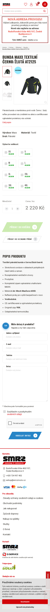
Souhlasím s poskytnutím (19, 412)
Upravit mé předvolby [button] (25, 607)
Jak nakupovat (10, 508)
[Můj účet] (31, 4)
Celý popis (6, 122)
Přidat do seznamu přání (20, 239)
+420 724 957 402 (14, 475)
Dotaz (8, 366)
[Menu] (45, 4)
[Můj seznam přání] (25, 4)
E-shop (11, 47)
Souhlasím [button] (25, 602)
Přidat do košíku (20, 227)
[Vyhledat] (44, 11)
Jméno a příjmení (12, 333)
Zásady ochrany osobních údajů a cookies (23, 498)
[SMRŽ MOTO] (6, 4)
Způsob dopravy (10, 513)
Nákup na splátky (11, 519)
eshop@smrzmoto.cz (16, 480)
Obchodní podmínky (12, 503)
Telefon (9, 355)
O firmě (6, 529)
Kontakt (6, 534)
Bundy (26, 47)
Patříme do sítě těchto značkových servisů (17, 557)
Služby (6, 524)
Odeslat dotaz (23, 435)
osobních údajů (14, 414)
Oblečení (18, 47)
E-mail (8, 344)
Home (4, 47)
